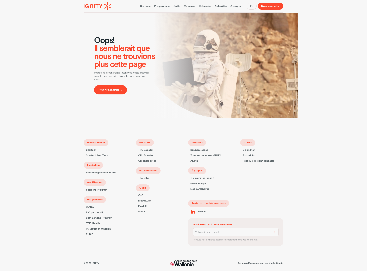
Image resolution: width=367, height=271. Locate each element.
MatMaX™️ (144, 200)
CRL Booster (146, 155)
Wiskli (141, 211)
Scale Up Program (96, 189)
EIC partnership (95, 212)
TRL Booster (145, 150)
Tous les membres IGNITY (205, 155)
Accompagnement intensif (102, 172)
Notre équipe (198, 183)
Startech (91, 150)
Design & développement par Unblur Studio (260, 263)
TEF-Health (93, 223)
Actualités (221, 6)
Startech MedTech (97, 155)
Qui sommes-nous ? (202, 178)
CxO (141, 195)
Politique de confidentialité (258, 161)
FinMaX (142, 206)
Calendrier (205, 6)
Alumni (194, 161)
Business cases (199, 150)
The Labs (143, 178)
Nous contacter (270, 6)
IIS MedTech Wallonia (98, 228)
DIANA (90, 207)
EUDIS (89, 234)
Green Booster (147, 161)
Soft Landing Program (99, 218)
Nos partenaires (199, 189)
